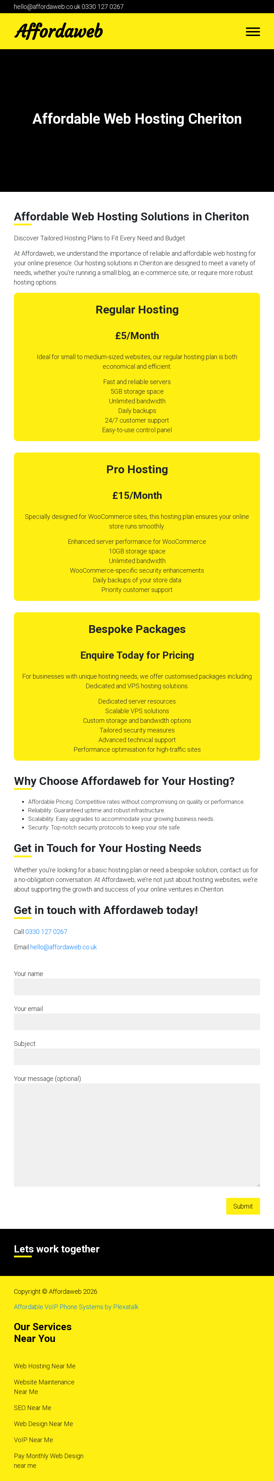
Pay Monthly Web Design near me (48, 1460)
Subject (25, 1043)
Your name (28, 973)
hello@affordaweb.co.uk (47, 6)
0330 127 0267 (103, 6)
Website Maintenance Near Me (44, 1386)
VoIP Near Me (33, 1440)
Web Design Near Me (43, 1424)
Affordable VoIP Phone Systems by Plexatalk (76, 1307)
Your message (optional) (47, 1078)
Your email (28, 1008)
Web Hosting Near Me (45, 1366)
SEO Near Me (32, 1407)
